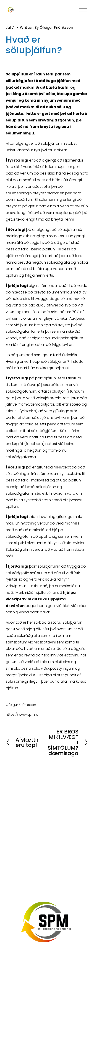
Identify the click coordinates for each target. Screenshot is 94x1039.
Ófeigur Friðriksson (56, 27)
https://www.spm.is (22, 714)
